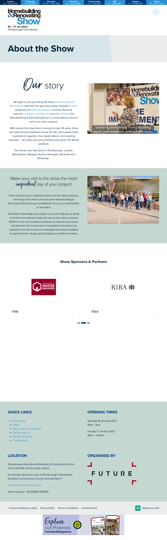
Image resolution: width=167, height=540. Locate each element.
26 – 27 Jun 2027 (157, 2)
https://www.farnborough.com (25, 485)
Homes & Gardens (40, 110)
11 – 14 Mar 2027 (115, 2)
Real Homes (62, 113)
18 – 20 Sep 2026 (10, 2)
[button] (156, 12)
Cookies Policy (89, 508)
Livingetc (29, 113)
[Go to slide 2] (80, 323)
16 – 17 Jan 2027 (94, 2)
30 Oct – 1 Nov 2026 (51, 2)
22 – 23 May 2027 (136, 2)
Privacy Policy (47, 508)
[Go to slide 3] (85, 323)
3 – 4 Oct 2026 (30, 2)
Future (73, 106)
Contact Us (19, 421)
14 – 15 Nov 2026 (73, 2)
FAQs (16, 425)
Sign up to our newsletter (27, 428)
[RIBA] (43, 293)
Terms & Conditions (68, 508)
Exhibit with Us (21, 432)
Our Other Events (23, 436)
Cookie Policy (21, 440)
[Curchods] (123, 293)
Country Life (43, 113)
